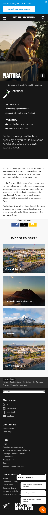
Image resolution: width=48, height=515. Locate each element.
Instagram (11, 408)
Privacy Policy (8, 460)
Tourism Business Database (14, 494)
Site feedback (8, 428)
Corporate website (10, 491)
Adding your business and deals (16, 450)
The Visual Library (10, 482)
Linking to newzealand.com (14, 453)
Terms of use (8, 457)
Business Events (10, 488)
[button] (4, 17)
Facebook (11, 412)
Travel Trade (8, 485)
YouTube (10, 416)
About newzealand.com (13, 447)
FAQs (5, 444)
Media (5, 478)
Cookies (6, 463)
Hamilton (24, 128)
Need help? (7, 432)
